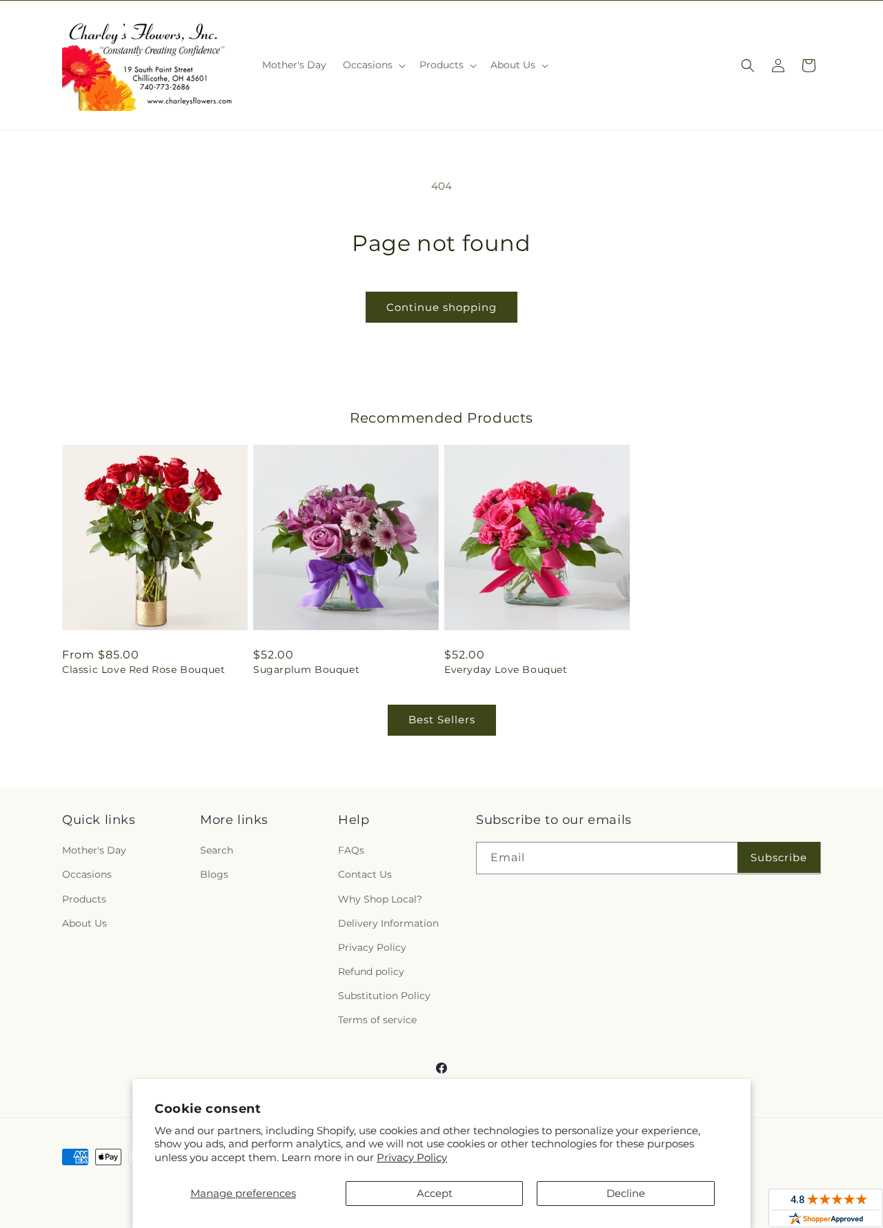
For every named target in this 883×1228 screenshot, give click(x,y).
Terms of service (377, 1020)
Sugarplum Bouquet (306, 669)
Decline (625, 1193)
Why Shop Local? (380, 899)
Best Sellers (441, 719)
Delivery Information (388, 923)
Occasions (87, 874)
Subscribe (779, 857)
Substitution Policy (384, 995)
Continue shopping (441, 307)
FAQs (351, 850)
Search (216, 850)
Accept (435, 1193)
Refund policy (371, 971)
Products (84, 899)
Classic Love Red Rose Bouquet (143, 669)
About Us (84, 923)
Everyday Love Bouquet (506, 669)
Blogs (214, 874)
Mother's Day (94, 850)
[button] (373, 64)
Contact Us (365, 874)
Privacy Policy (412, 1157)
